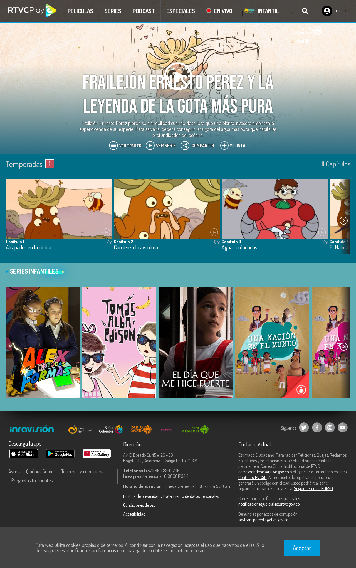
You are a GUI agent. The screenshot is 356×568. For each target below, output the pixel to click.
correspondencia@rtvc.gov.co (263, 471)
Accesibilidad (134, 514)
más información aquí (188, 550)
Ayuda (14, 471)
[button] (343, 221)
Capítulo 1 (15, 241)
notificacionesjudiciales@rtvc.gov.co (269, 504)
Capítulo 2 (123, 241)
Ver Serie (166, 145)
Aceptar (302, 548)
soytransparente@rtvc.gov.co (263, 519)
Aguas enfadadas (239, 247)
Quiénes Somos (41, 471)
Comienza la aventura (136, 247)
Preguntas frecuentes (32, 480)
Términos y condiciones (83, 471)
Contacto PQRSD (252, 477)
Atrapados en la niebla (28, 247)
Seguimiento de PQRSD (313, 488)
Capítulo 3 (231, 241)
